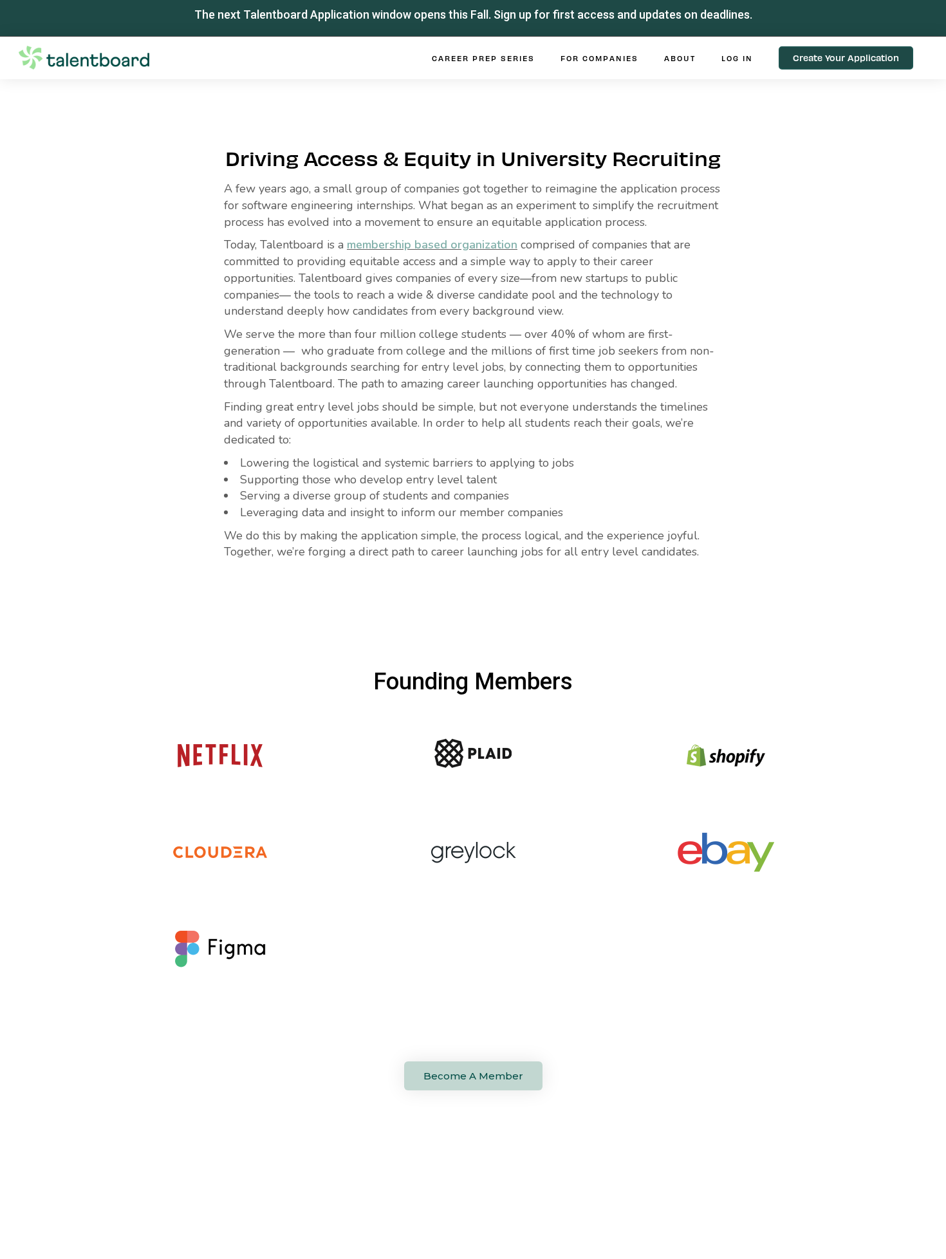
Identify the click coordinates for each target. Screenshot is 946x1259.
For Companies (599, 57)
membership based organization (432, 244)
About (680, 57)
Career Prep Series (483, 57)
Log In (737, 57)
